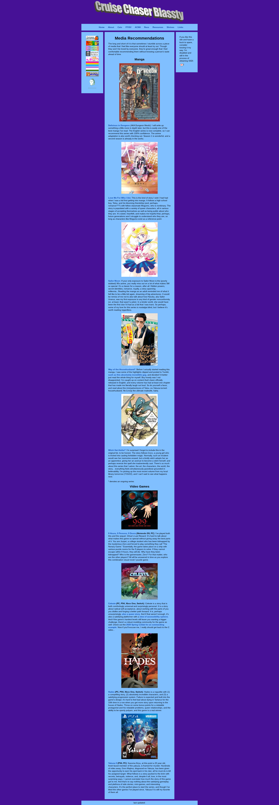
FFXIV (128, 27)
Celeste (112, 603)
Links (180, 27)
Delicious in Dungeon (119, 125)
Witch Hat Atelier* (116, 450)
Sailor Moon (114, 281)
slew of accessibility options (154, 616)
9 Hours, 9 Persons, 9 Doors (122, 533)
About (111, 27)
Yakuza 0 (112, 763)
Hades (111, 692)
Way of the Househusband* (121, 369)
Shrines (170, 27)
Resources (158, 27)
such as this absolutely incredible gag (127, 375)
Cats (120, 27)
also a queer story (131, 614)
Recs (146, 27)
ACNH (138, 27)
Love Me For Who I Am (119, 198)
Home (101, 27)
